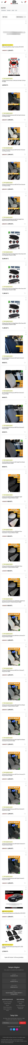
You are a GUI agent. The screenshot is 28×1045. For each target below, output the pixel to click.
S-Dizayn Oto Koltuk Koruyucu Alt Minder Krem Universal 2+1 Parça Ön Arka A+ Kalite (12, 532)
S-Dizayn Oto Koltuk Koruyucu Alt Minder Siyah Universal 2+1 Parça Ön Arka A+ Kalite (12, 497)
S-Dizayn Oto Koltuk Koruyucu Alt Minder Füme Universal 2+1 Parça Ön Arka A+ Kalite (12, 567)
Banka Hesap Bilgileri (7, 1001)
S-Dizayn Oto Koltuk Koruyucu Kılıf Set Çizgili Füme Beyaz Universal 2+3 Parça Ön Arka (13, 220)
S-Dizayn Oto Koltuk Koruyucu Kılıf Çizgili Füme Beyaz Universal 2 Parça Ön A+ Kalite (13, 740)
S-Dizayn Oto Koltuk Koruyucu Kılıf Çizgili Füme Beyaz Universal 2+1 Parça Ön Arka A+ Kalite (13, 705)
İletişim (7, 1005)
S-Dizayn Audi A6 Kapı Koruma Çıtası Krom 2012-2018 (13, 913)
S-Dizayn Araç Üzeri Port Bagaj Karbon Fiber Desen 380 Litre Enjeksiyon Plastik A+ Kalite (14, 324)
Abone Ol (23, 1022)
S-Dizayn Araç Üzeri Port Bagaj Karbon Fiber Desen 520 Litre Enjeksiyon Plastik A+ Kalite (14, 254)
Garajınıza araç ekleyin (8, 45)
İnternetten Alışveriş (20, 1005)
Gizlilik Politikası (7, 1003)
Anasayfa (3, 10)
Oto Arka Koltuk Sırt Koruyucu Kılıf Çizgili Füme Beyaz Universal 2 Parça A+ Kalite (13, 463)
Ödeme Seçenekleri (7, 1007)
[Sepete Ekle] (25, 50)
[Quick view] (26, 21)
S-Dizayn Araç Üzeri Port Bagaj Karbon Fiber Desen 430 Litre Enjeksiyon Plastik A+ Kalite (14, 289)
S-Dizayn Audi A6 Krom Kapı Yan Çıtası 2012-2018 (13, 46)
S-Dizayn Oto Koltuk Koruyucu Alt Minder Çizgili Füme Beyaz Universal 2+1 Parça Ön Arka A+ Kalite (13, 601)
